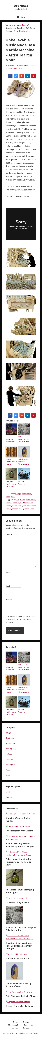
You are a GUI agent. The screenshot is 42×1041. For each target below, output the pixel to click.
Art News (21, 5)
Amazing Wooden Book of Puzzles (11, 461)
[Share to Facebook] (10, 77)
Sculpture (9, 754)
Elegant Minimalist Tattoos (19, 1005)
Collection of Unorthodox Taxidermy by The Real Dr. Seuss (19, 862)
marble (16, 503)
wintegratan (24, 509)
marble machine (26, 503)
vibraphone (12, 159)
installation (30, 500)
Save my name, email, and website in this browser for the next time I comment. (20, 619)
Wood (13, 497)
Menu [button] (23, 17)
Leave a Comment (15, 68)
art (17, 500)
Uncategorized (11, 764)
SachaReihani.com (25, 1033)
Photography (11, 748)
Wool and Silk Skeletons (17, 958)
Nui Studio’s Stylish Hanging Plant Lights (11, 483)
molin (14, 506)
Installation (26, 494)
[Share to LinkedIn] (27, 77)
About (8, 792)
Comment (10, 534)
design (22, 500)
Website (9, 599)
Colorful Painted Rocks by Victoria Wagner (24, 461)
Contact (9, 797)
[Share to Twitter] (16, 77)
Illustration (10, 738)
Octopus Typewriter (22, 482)
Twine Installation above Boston (10, 439)
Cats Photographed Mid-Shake (21, 996)
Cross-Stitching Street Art (18, 902)
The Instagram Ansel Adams (19, 830)
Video (8, 497)
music (20, 506)
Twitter (36, 1033)
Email (8, 586)
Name (9, 572)
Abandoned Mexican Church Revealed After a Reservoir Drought (19, 945)
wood (32, 509)
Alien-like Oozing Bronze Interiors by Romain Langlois (20, 845)
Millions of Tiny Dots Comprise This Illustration (23, 439)
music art (27, 506)
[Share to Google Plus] (21, 77)
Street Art (10, 759)
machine (9, 503)
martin (8, 506)
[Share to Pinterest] (33, 77)
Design (18, 494)
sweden (15, 509)
